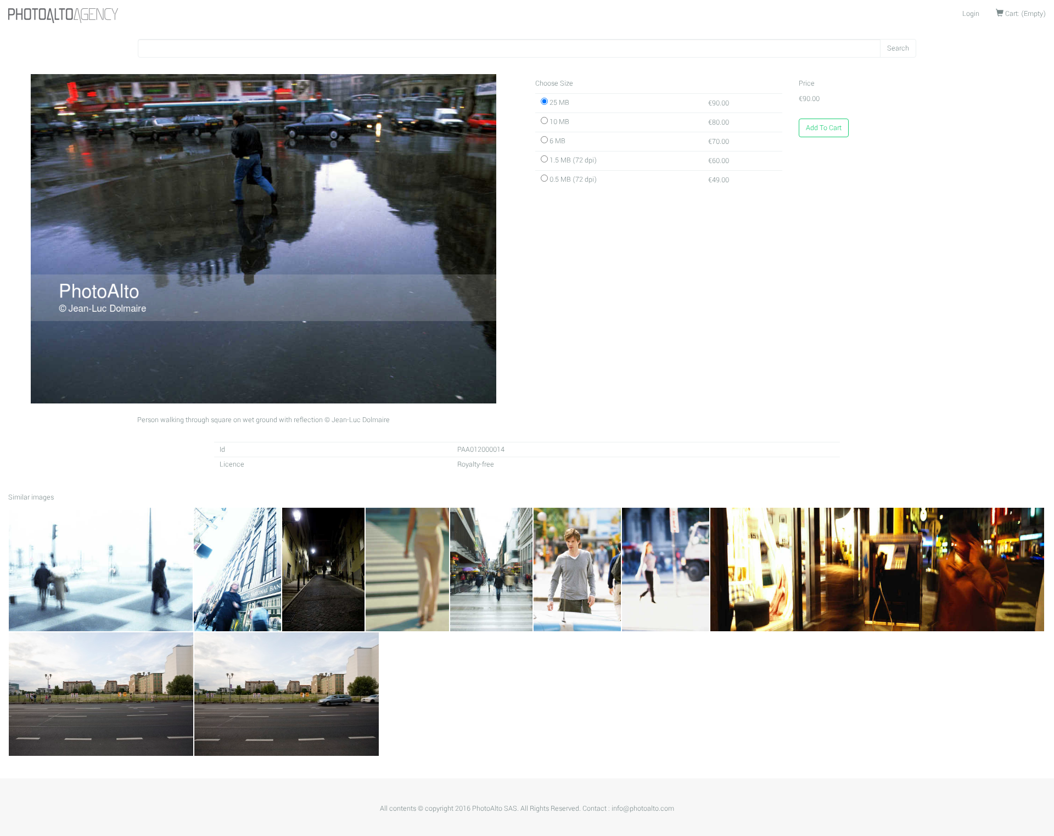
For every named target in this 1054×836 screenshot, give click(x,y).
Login (970, 14)
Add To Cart (824, 128)
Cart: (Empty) (1024, 14)
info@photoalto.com (643, 808)
